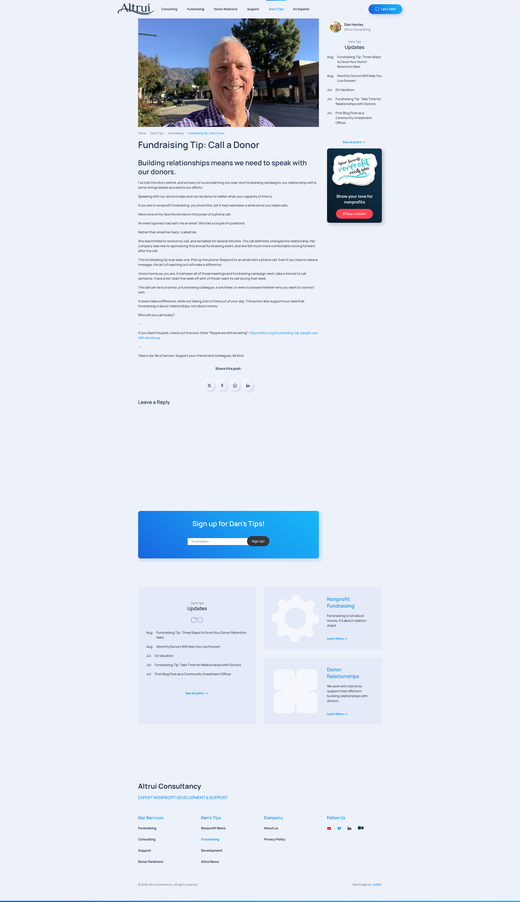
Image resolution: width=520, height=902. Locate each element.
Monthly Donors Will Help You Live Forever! (188, 646)
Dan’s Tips (276, 9)
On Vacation (345, 90)
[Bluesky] (339, 828)
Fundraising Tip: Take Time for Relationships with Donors (198, 665)
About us (271, 828)
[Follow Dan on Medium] (361, 827)
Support (253, 9)
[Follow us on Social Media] (329, 828)
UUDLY (377, 884)
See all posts (352, 142)
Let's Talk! (388, 9)
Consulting (169, 9)
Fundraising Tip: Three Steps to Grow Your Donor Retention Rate (359, 62)
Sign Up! (258, 541)
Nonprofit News (213, 828)
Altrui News (210, 861)
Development (211, 850)
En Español (301, 9)
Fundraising (195, 9)
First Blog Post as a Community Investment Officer (354, 118)
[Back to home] (136, 9)
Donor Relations (225, 9)
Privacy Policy (274, 839)
